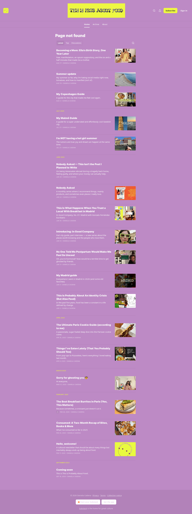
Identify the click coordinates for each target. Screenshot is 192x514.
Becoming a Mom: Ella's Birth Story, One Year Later (81, 52)
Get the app (109, 502)
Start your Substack (89, 502)
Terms (103, 495)
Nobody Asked (65, 187)
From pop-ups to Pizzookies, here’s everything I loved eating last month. (83, 356)
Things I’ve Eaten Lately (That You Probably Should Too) (83, 350)
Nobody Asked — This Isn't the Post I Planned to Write (79, 166)
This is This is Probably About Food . (72, 473)
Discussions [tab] (76, 43)
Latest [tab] (60, 43)
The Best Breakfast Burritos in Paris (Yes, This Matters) (81, 403)
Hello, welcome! (66, 443)
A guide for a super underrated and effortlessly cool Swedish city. (83, 123)
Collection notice (114, 495)
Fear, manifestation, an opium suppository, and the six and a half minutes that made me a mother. (83, 58)
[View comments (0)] (76, 104)
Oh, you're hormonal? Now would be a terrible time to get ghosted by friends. (82, 260)
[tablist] (69, 43)
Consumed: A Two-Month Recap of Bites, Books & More (81, 424)
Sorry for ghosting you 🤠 (72, 377)
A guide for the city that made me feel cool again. (78, 97)
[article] (96, 58)
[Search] (154, 10)
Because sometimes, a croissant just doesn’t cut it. (78, 408)
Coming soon (64, 469)
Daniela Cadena (69, 63)
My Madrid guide (66, 275)
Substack (83, 508)
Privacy (96, 495)
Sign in (184, 10)
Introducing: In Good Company (75, 231)
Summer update (66, 73)
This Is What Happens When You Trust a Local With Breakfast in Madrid (81, 210)
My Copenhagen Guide (70, 94)
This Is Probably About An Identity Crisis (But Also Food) (81, 297)
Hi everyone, (62, 381)
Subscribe (170, 10)
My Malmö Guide (66, 118)
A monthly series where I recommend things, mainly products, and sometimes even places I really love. (80, 192)
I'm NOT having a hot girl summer (76, 138)
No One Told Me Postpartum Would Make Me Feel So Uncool (83, 253)
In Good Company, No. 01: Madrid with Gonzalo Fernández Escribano (83, 216)
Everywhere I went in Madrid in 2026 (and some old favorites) (79, 280)
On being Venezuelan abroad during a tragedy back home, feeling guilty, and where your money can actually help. (82, 172)
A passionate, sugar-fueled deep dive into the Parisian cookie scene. (83, 333)
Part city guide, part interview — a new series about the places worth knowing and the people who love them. (81, 236)
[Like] (58, 200)
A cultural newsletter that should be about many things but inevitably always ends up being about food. (82, 448)
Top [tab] (67, 43)
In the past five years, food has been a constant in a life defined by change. (81, 303)
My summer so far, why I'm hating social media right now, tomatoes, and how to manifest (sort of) (82, 78)
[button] (87, 24)
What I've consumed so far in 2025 (72, 430)
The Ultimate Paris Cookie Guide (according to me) (83, 326)
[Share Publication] (159, 10)
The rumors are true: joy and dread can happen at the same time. (83, 143)
